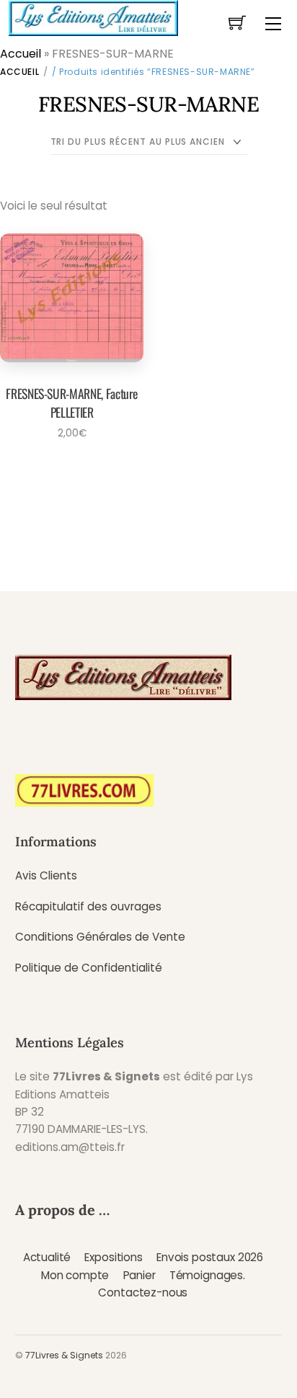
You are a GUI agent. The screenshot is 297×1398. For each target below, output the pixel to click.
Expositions (113, 1257)
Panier (139, 1275)
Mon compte (75, 1275)
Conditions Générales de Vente (100, 936)
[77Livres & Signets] (93, 16)
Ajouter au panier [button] (67, 472)
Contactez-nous (142, 1292)
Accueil (20, 53)
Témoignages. (207, 1275)
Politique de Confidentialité (88, 967)
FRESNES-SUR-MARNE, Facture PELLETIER (72, 402)
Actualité (47, 1257)
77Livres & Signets (64, 1355)
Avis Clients (46, 875)
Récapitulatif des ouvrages (88, 906)
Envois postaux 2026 (209, 1257)
